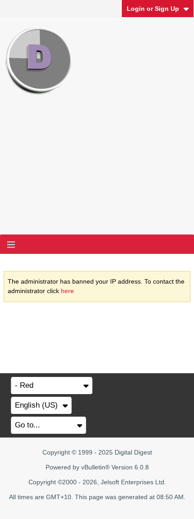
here (67, 290)
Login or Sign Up (153, 8)
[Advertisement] (97, 172)
